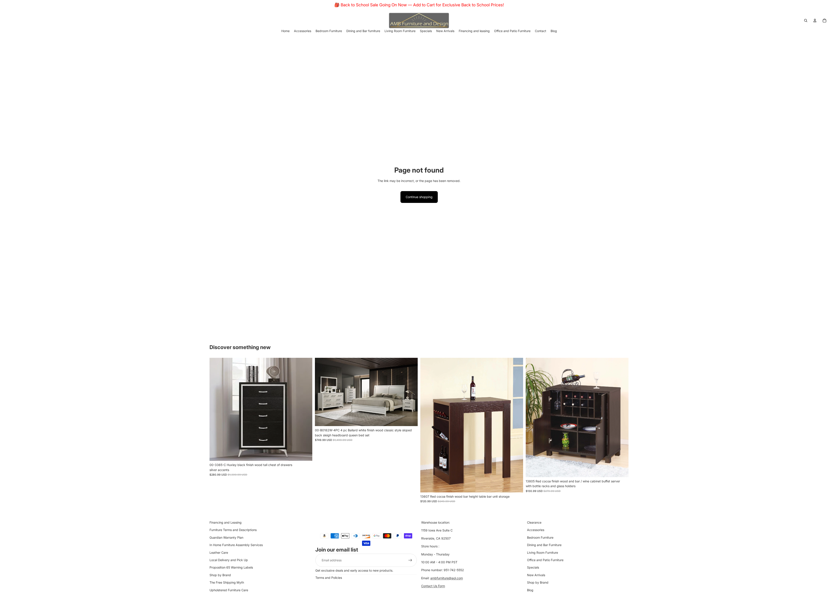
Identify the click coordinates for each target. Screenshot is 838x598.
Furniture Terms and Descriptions (233, 530)
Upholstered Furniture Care (229, 590)
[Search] (806, 20)
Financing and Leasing (226, 522)
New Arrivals (536, 575)
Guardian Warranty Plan (226, 537)
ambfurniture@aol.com (446, 578)
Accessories (535, 530)
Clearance (534, 522)
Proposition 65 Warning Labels (231, 567)
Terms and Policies (328, 577)
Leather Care (219, 552)
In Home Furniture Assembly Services (236, 545)
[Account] (815, 20)
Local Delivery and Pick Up (229, 560)
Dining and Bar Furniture (544, 545)
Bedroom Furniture (540, 537)
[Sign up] (410, 560)
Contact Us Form (433, 586)
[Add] (305, 454)
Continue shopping (419, 197)
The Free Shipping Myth (227, 582)
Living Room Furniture (542, 552)
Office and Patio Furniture (545, 560)
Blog (530, 590)
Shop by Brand (220, 575)
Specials (533, 567)
